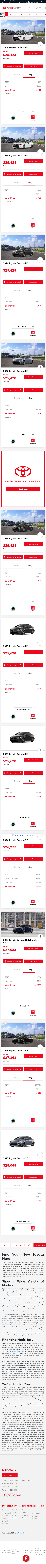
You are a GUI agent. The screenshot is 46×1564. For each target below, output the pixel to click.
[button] (40, 44)
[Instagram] (9, 1495)
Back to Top (40, 1245)
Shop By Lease (23, 489)
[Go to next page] (25, 1245)
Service (16, 1505)
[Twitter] (14, 1495)
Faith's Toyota (4, 1551)
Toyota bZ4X (30, 1335)
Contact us (17, 1404)
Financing (27, 1505)
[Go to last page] (29, 1245)
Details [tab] (17, 74)
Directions (36, 1513)
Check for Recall (36, 1517)
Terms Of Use (14, 1551)
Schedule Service (15, 1511)
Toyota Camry (11, 1295)
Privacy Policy (9, 1551)
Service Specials (15, 1516)
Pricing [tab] (29, 74)
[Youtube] (18, 1495)
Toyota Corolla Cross (9, 1307)
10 (41, 14)
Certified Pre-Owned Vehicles (7, 1520)
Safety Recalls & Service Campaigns (38, 1551)
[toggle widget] (26, 1558)
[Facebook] (4, 1495)
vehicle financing (17, 1351)
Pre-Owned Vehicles (6, 1514)
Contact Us (11, 1475)
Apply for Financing (25, 1511)
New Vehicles (7, 1510)
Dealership (38, 1505)
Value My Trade (25, 1516)
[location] (41, 2)
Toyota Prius (12, 1321)
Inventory (7, 1505)
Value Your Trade (33, 53)
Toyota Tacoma (31, 1299)
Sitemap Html (25, 1551)
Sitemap (19, 1551)
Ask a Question (33, 66)
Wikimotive (21, 1533)
